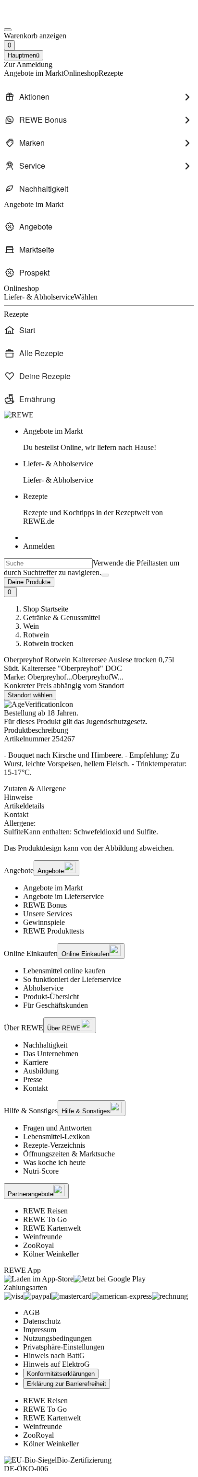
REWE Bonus (45, 905)
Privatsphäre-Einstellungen (63, 1347)
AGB (31, 1312)
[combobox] (48, 563)
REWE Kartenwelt (52, 1228)
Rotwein (36, 635)
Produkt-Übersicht (51, 996)
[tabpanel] (99, 827)
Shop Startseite (45, 609)
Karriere (35, 1062)
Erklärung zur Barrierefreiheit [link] (66, 1383)
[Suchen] (105, 575)
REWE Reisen (45, 1211)
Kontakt (35, 1088)
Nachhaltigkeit (45, 1045)
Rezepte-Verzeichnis (54, 1145)
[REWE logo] (19, 415)
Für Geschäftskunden (55, 1005)
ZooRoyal (38, 1245)
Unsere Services (47, 914)
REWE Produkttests (53, 931)
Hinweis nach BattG (54, 1355)
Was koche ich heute (54, 1162)
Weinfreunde (42, 1237)
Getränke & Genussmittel (61, 617)
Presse (32, 1079)
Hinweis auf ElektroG (56, 1364)
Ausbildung (41, 1071)
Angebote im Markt (53, 888)
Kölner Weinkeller (51, 1254)
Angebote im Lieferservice (63, 896)
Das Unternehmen (50, 1054)
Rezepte (93, 508)
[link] (108, 439)
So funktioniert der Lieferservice (72, 979)
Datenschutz (42, 1321)
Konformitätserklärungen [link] (61, 1373)
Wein (31, 626)
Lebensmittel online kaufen (64, 971)
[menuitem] (99, 96)
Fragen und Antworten (57, 1128)
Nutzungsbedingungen (57, 1338)
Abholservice (43, 988)
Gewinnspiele (44, 922)
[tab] (99, 789)
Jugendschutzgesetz (116, 721)
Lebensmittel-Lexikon (56, 1136)
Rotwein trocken (48, 643)
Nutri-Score (41, 1171)
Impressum (39, 1330)
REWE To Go (45, 1219)
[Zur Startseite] (36, 18)
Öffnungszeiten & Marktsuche (69, 1154)
